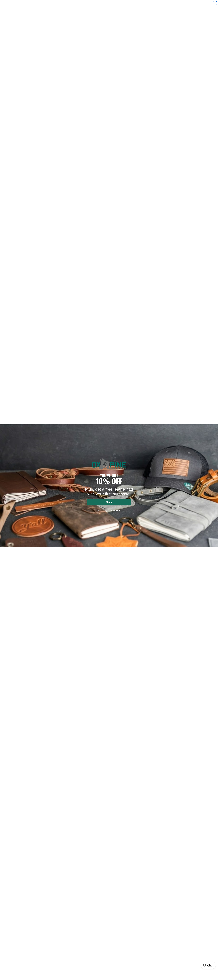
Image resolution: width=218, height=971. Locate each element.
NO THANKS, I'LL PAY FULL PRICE (109, 510)
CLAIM (109, 502)
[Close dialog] (215, 3)
